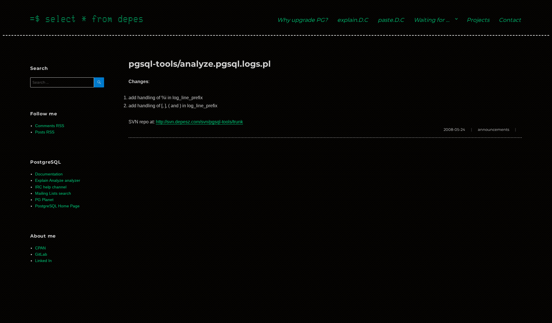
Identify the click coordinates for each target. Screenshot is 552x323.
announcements (493, 129)
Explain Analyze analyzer (57, 180)
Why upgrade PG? (302, 19)
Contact (510, 19)
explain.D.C (352, 19)
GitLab (41, 254)
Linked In (43, 261)
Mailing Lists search (53, 193)
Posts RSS (44, 132)
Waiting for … (431, 19)
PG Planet (44, 200)
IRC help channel (50, 187)
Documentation (49, 174)
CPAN (40, 248)
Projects (478, 19)
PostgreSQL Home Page (57, 206)
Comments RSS (49, 126)
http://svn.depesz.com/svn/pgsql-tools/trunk (199, 121)
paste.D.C (391, 19)
